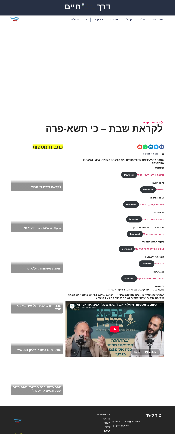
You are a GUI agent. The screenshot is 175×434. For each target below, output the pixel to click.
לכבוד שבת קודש (153, 122)
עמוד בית (158, 19)
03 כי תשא (159, 264)
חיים (73, 6)
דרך (103, 6)
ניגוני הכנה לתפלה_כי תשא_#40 (149, 249)
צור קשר (98, 19)
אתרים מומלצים (78, 19)
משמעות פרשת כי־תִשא (153, 219)
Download (129, 175)
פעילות (142, 19)
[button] (161, 146)
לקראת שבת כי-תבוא (46, 187)
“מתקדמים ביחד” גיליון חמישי (39, 350)
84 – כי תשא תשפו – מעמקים (150, 278)
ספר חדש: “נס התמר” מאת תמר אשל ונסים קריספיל (37, 388)
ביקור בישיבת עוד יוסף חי (42, 227)
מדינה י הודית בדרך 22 (153, 234)
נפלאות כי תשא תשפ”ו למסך (150, 175)
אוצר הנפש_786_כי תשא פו (151, 204)
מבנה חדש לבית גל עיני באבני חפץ (39, 307)
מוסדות (114, 19)
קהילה (128, 19)
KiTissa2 (160, 189)
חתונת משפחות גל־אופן (43, 268)
